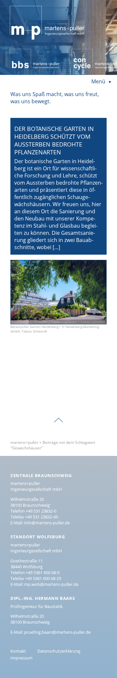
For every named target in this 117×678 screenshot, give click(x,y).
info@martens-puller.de (47, 523)
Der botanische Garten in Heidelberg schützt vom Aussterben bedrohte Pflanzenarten (54, 140)
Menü (98, 81)
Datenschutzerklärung (58, 651)
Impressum (21, 658)
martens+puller (29, 5)
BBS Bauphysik (28, 52)
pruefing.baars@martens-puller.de (57, 632)
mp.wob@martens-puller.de (51, 584)
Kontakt (18, 651)
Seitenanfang (58, 415)
